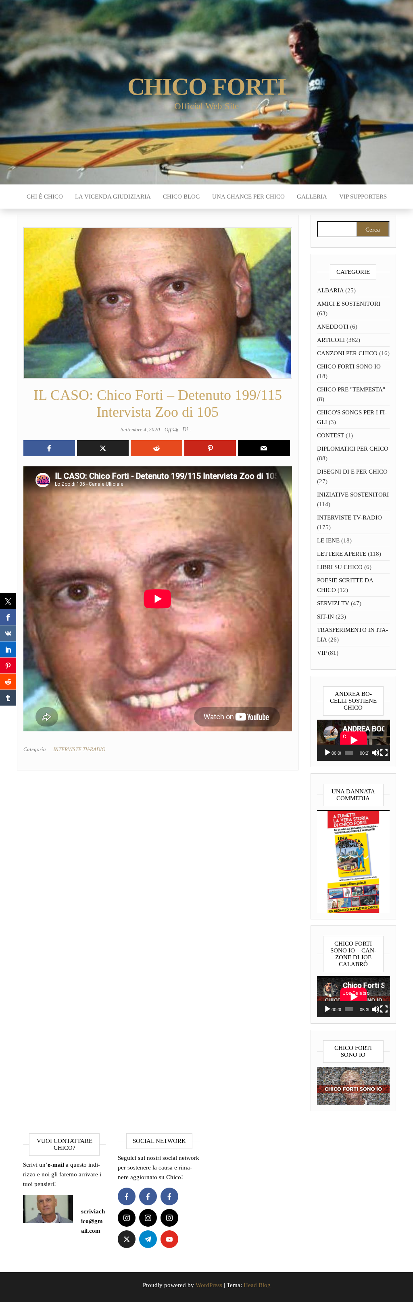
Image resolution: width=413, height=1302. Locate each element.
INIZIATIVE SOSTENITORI (353, 494)
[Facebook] (127, 1196)
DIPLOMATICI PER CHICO (352, 448)
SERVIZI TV (333, 603)
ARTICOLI (331, 340)
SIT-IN (325, 616)
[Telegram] (148, 1239)
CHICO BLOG (181, 196)
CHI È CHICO (45, 196)
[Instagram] (127, 1218)
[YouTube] (169, 1239)
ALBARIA (330, 290)
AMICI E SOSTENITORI (348, 303)
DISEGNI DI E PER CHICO (352, 471)
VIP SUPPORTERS (363, 196)
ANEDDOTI (332, 326)
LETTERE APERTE (341, 554)
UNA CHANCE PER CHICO (248, 196)
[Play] (327, 753)
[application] (353, 740)
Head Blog (257, 1285)
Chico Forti (206, 86)
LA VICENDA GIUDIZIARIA (113, 196)
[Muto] (375, 753)
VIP (321, 653)
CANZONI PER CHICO (347, 353)
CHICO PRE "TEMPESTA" (351, 389)
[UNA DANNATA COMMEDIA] (353, 861)
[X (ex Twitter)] (127, 1239)
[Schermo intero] (384, 753)
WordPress (209, 1285)
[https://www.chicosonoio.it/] (353, 1085)
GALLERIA (312, 196)
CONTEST (330, 435)
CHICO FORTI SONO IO (349, 366)
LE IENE (328, 540)
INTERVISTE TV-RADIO (79, 749)
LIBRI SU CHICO (340, 567)
